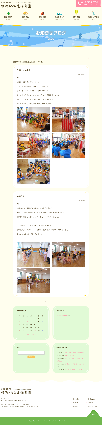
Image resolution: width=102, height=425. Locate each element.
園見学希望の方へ (62, 315)
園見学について (69, 355)
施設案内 (75, 406)
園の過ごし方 (92, 399)
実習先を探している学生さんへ (74, 352)
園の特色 (75, 402)
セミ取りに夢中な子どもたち (73, 369)
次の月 (34, 334)
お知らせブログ (92, 406)
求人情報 (90, 402)
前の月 (28, 334)
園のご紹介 (76, 399)
